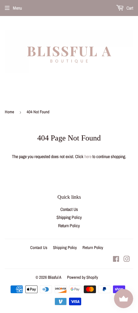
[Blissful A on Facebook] (116, 260)
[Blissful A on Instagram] (127, 260)
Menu (17, 8)
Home (9, 112)
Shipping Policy (69, 217)
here (87, 156)
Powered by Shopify (82, 277)
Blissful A (54, 277)
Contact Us (69, 209)
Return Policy (69, 226)
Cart (129, 8)
